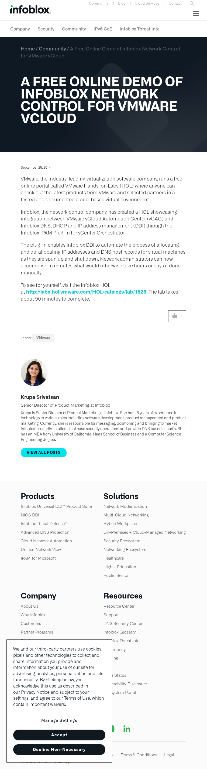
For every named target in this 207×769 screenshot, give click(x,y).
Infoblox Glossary (120, 632)
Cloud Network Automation (46, 541)
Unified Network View (41, 549)
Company (20, 29)
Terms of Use (77, 698)
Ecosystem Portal (120, 692)
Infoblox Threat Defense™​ (44, 523)
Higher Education (120, 566)
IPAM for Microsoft (38, 558)
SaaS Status (115, 675)
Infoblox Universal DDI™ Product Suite (56, 506)
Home (28, 49)
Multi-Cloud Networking (126, 515)
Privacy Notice (35, 692)
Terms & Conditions (139, 755)
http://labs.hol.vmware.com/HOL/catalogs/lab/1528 (86, 292)
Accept (59, 734)
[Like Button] (175, 316)
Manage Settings (59, 720)
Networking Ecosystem (125, 549)
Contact (175, 3)
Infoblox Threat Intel (140, 29)
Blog (121, 3)
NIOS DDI (30, 515)
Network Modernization (125, 506)
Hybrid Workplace (120, 523)
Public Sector (116, 575)
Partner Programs (37, 632)
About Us (29, 606)
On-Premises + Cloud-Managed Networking (145, 532)
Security (45, 29)
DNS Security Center (123, 623)
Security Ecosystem (122, 541)
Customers (31, 623)
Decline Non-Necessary (59, 749)
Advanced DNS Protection (45, 532)
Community (98, 3)
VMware (43, 337)
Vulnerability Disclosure (125, 684)
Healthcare (114, 558)
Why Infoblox (33, 615)
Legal (169, 755)
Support (111, 615)
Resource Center (119, 606)
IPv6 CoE (103, 29)
